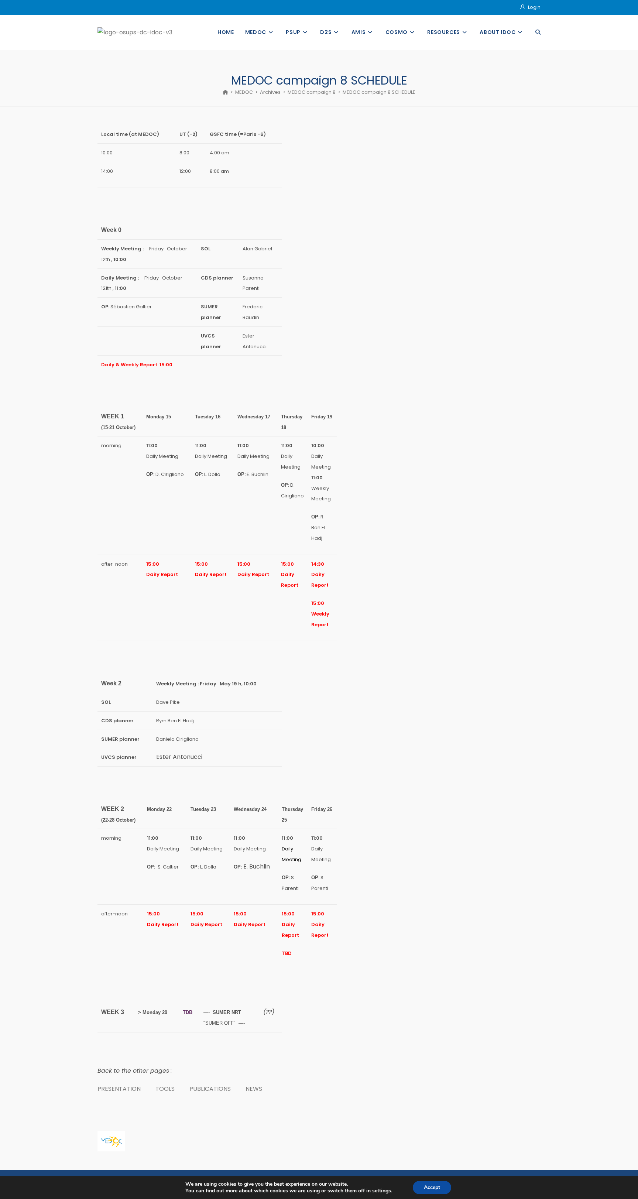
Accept (432, 1187)
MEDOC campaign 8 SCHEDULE (379, 92)
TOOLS (165, 1089)
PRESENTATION (119, 1089)
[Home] (225, 92)
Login (534, 7)
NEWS (254, 1089)
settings (381, 1191)
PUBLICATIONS (210, 1089)
